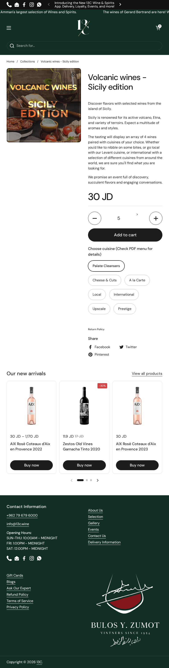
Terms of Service (20, 601)
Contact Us (97, 535)
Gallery (94, 523)
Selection (95, 516)
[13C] (83, 28)
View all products (147, 373)
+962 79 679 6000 (22, 515)
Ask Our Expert (19, 588)
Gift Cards (15, 575)
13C (39, 662)
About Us (95, 510)
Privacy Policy (18, 607)
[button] (158, 28)
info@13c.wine (18, 524)
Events (93, 529)
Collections (27, 61)
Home (10, 61)
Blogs (11, 581)
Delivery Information (104, 542)
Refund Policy (17, 594)
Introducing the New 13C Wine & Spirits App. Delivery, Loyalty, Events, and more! (84, 4)
